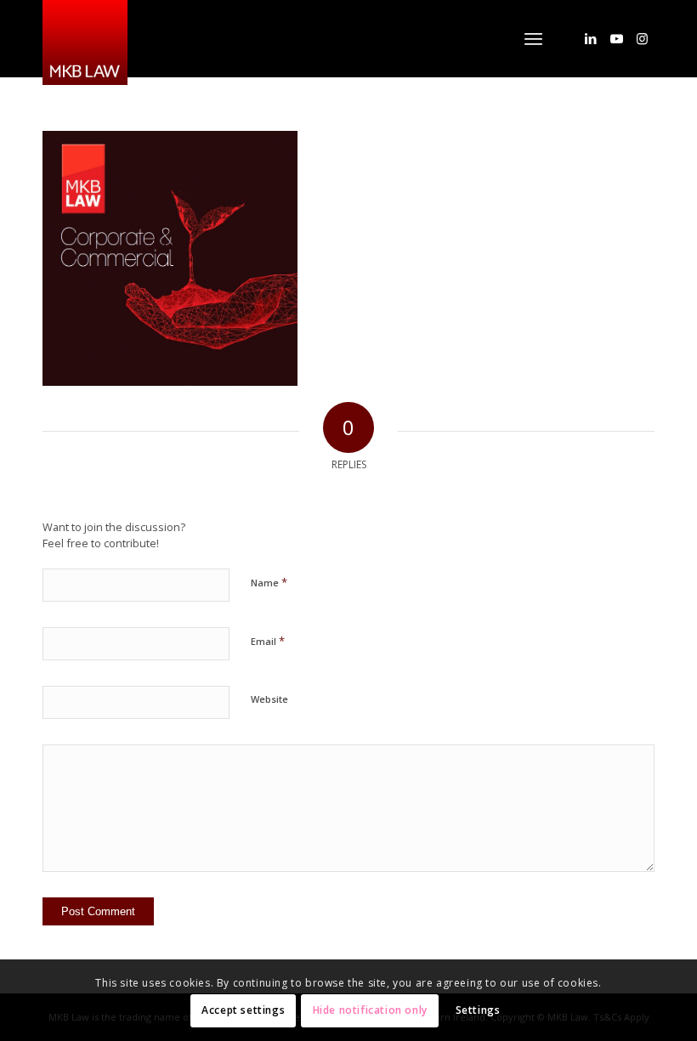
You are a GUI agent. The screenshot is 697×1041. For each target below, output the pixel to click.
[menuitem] (533, 38)
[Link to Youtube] (616, 38)
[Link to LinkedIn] (591, 38)
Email (268, 640)
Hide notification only (370, 1010)
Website (269, 699)
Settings (478, 1010)
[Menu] (533, 38)
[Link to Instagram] (641, 38)
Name (269, 582)
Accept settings (243, 1010)
